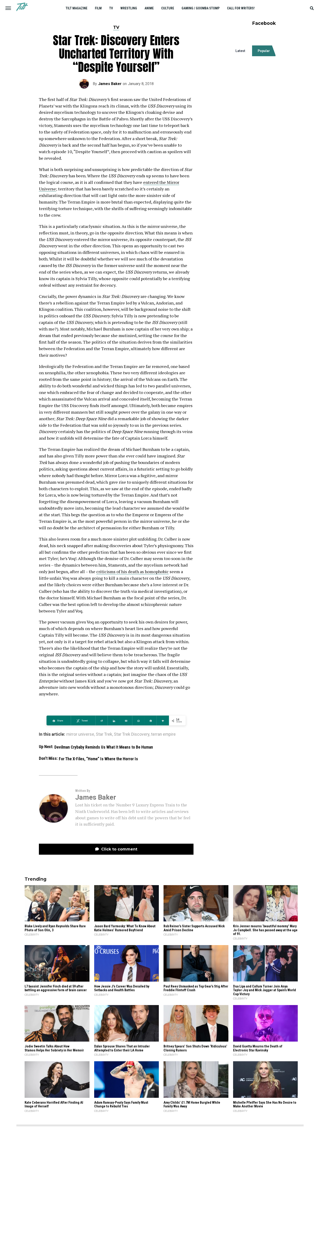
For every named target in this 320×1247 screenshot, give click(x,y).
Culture (167, 8)
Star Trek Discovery (131, 734)
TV (111, 8)
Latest (240, 51)
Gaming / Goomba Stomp (201, 8)
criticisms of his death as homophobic (132, 571)
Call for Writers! (241, 8)
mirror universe (80, 734)
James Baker (110, 84)
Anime (149, 8)
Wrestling (128, 8)
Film (98, 8)
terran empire (163, 734)
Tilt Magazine (76, 8)
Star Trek (104, 734)
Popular (264, 51)
